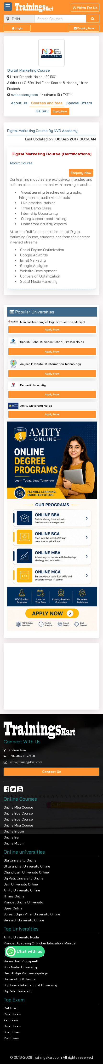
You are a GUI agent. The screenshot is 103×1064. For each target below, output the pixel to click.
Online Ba (11, 837)
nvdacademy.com (24, 95)
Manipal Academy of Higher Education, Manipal (52, 322)
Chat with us (29, 951)
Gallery (42, 111)
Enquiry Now (85, 28)
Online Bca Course (18, 813)
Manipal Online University (23, 902)
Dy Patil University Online (23, 878)
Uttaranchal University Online (27, 866)
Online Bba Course (18, 819)
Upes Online (13, 908)
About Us (19, 103)
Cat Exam (11, 1008)
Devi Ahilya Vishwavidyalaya (26, 973)
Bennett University (33, 385)
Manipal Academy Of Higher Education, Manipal (40, 943)
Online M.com (14, 843)
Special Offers (79, 103)
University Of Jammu (20, 979)
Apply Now (60, 111)
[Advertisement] (37, 675)
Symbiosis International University (30, 985)
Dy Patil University (18, 991)
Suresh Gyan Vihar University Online (32, 914)
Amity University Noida (36, 405)
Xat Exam (11, 1020)
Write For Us (86, 8)
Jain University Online (21, 884)
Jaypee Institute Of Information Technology (50, 364)
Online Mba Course (18, 807)
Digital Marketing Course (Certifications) (51, 153)
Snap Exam (12, 1032)
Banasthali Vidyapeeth (21, 961)
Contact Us (51, 771)
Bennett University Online (24, 920)
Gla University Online (20, 860)
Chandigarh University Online (26, 872)
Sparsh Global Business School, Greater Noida (52, 342)
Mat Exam (11, 1038)
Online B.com (14, 831)
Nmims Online (14, 896)
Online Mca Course (18, 825)
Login (18, 28)
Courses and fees (47, 103)
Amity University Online (22, 890)
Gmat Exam (12, 1026)
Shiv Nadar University (20, 967)
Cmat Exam (12, 1014)
